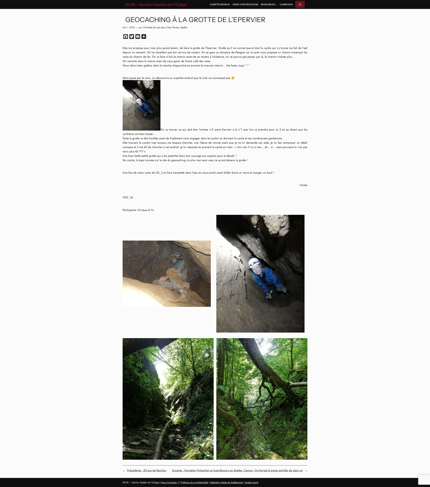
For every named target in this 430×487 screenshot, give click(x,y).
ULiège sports (251, 482)
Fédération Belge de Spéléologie (226, 482)
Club (168, 27)
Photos (175, 27)
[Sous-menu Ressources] (276, 4)
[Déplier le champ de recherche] (300, 4)
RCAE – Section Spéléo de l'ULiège (156, 4)
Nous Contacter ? (170, 482)
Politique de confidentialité (194, 482)
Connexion (286, 4)
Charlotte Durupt (151, 27)
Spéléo (184, 27)
